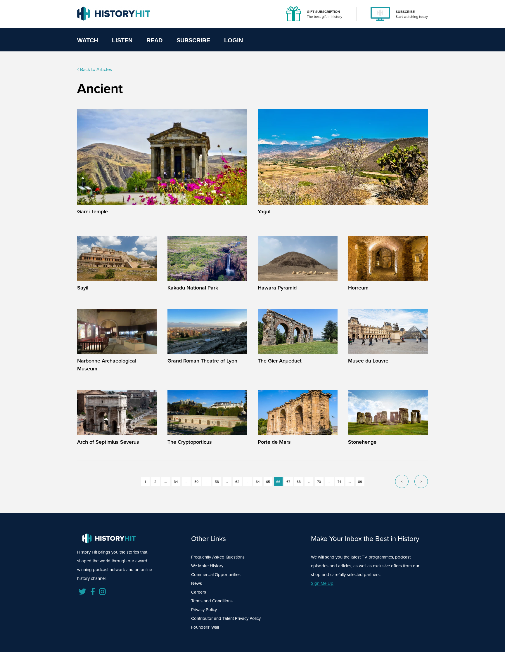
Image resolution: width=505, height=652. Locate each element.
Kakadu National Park (192, 288)
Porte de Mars (274, 442)
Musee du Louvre (368, 361)
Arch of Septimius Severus (108, 442)
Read (154, 40)
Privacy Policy (204, 609)
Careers (198, 592)
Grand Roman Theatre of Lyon (202, 361)
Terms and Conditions (212, 601)
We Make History (207, 566)
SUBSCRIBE (405, 11)
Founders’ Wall (205, 627)
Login (233, 40)
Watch (87, 40)
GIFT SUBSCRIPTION (323, 11)
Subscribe (193, 40)
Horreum (358, 288)
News (196, 583)
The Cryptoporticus (189, 442)
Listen (122, 40)
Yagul (264, 211)
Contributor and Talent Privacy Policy (226, 618)
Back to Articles (95, 69)
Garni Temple (92, 211)
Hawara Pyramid (277, 288)
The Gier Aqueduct (280, 361)
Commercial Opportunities (216, 574)
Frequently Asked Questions (218, 557)
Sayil (82, 288)
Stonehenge (362, 442)
